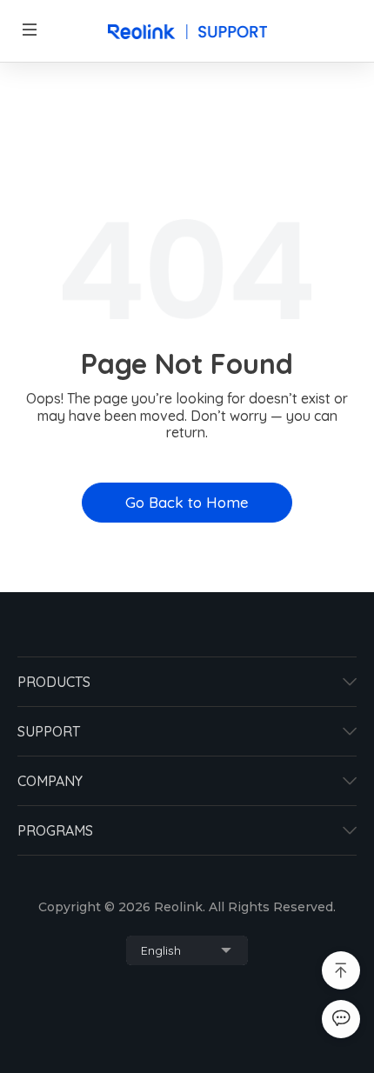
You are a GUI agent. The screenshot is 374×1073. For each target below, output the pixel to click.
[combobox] (187, 950)
